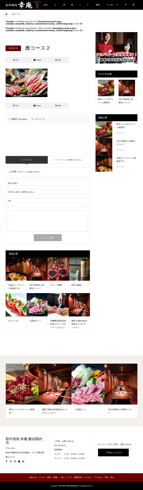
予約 (126, 7)
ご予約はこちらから (113, 452)
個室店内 (98, 7)
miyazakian (22, 119)
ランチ (88, 7)
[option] (22, 391)
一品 (80, 7)
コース (55, 7)
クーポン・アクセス (112, 7)
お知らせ (45, 7)
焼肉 (64, 7)
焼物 (72, 7)
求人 (133, 7)
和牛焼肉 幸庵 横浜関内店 (24, 440)
